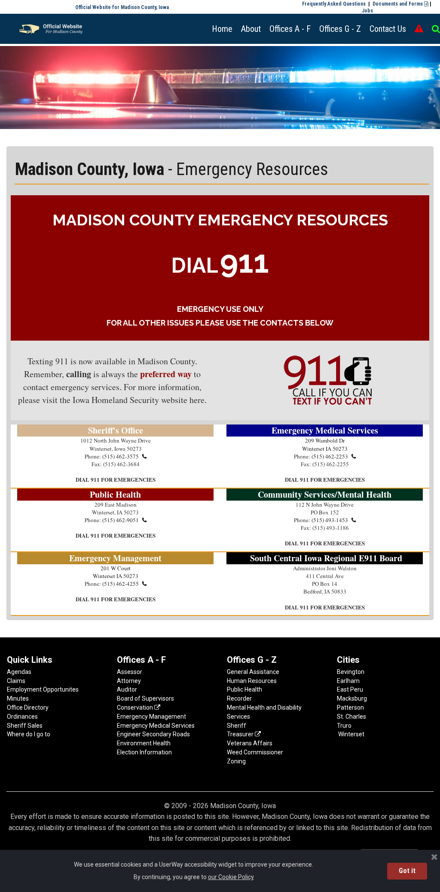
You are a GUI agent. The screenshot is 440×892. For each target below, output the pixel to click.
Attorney (129, 680)
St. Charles (351, 716)
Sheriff (236, 725)
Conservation (138, 707)
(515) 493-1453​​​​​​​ (334, 520)
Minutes (18, 698)
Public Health (244, 689)
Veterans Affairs (249, 743)
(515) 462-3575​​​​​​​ (124, 456)
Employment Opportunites (43, 689)
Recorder (239, 698)
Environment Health (144, 743)
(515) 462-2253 (334, 456)
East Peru (350, 689)
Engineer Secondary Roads (153, 734)
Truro (344, 725)
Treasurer (244, 734)
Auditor (127, 689)
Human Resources (252, 680)
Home (222, 29)
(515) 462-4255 (124, 583)
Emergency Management (151, 716)
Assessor (129, 671)
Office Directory (28, 707)
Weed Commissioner (255, 752)
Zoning (236, 761)
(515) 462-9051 (124, 520)
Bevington (350, 671)
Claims (16, 680)
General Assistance (253, 671)
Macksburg (352, 698)
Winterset (351, 734)
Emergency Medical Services (156, 725)
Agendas (19, 671)
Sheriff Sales (25, 725)
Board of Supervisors (145, 698)
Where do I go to (28, 734)
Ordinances (22, 716)
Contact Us (388, 29)
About (251, 29)
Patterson (350, 707)
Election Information (144, 752)
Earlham (348, 680)
